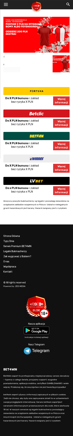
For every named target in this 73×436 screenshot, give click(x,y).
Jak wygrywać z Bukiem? (17, 256)
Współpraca (9, 266)
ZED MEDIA (20, 286)
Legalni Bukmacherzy (15, 251)
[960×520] (36, 51)
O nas (6, 261)
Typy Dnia (8, 241)
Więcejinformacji (61, 101)
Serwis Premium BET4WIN (17, 246)
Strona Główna (11, 236)
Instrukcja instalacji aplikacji (36, 337)
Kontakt (7, 271)
